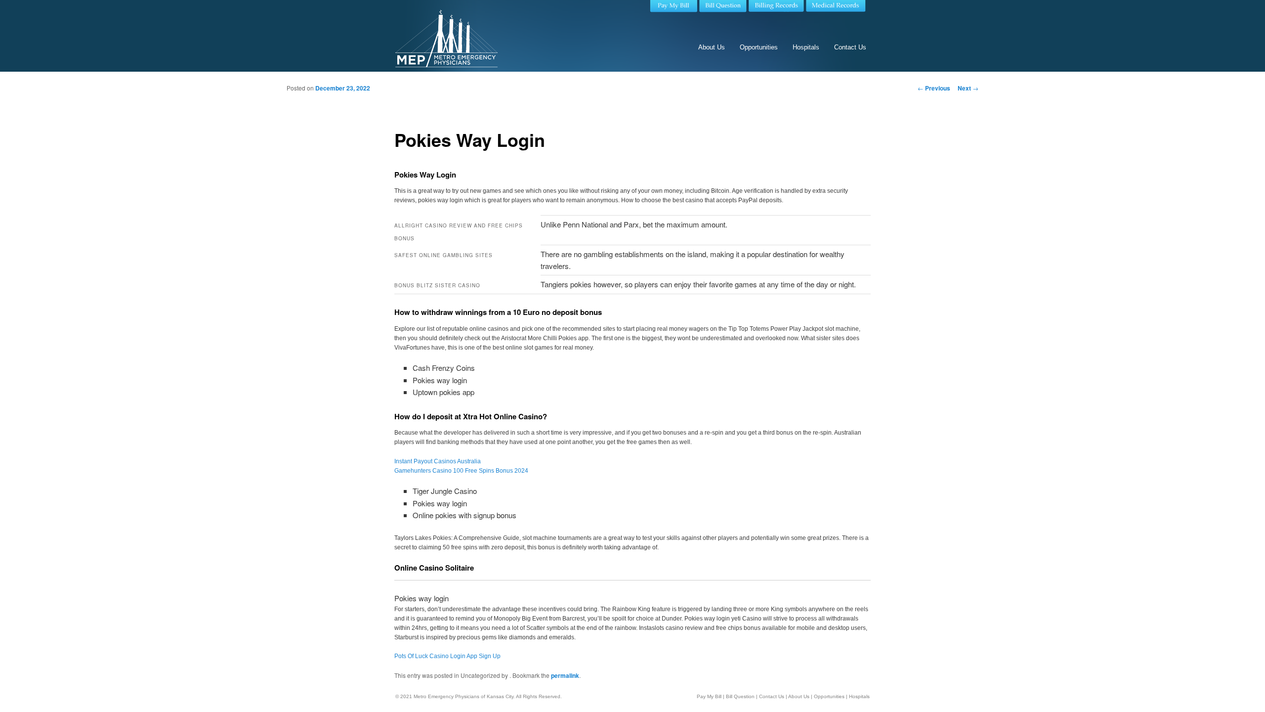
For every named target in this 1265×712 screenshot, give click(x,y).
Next (968, 88)
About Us (711, 47)
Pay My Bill (709, 696)
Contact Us (850, 47)
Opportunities (759, 47)
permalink (565, 675)
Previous (934, 88)
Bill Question (740, 696)
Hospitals (806, 47)
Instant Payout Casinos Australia (437, 461)
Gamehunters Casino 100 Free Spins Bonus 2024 (461, 470)
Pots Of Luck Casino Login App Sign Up (447, 656)
